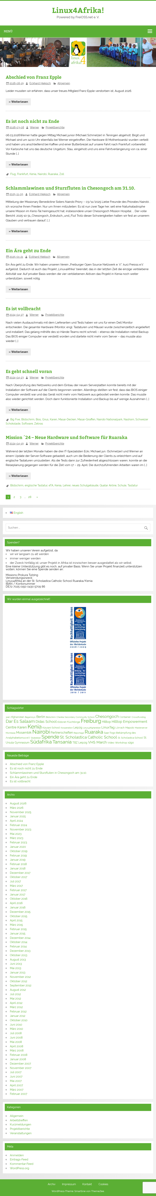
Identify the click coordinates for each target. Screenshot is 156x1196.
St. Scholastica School (130, 737)
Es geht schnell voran (29, 371)
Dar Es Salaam (20, 721)
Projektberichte (55, 127)
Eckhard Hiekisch (40, 83)
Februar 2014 (18, 946)
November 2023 (20, 829)
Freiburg (91, 721)
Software (27, 423)
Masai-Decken (67, 419)
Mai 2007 (16, 1081)
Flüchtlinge (73, 721)
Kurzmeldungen (20, 1124)
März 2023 (16, 838)
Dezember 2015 (20, 912)
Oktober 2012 (18, 981)
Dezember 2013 (20, 951)
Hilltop (106, 722)
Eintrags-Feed (19, 1159)
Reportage (79, 733)
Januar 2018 (17, 868)
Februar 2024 (18, 825)
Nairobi (42, 174)
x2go (131, 742)
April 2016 (16, 903)
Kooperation (67, 728)
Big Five (15, 419)
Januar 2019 (17, 859)
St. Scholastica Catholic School (88, 737)
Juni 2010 (16, 1024)
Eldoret (61, 721)
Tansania (62, 742)
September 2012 (20, 985)
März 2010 (16, 1029)
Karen (53, 419)
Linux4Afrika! (78, 10)
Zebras (38, 423)
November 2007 (20, 1068)
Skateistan (36, 738)
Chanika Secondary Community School (76, 717)
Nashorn (129, 419)
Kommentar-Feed (21, 1164)
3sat (8, 717)
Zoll (61, 174)
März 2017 (16, 885)
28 (29, 497)
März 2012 (16, 1007)
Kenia (32, 174)
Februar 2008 (18, 1055)
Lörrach (120, 727)
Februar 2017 (18, 890)
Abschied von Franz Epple (33, 77)
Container (125, 717)
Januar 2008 (18, 1059)
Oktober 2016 (18, 898)
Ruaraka (53, 174)
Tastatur (133, 485)
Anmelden (17, 1155)
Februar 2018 (18, 864)
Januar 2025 (18, 816)
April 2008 (16, 1046)
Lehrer (67, 485)
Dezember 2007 (20, 1063)
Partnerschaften (62, 732)
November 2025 (20, 812)
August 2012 (18, 990)
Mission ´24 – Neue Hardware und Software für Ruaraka (66, 437)
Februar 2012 (18, 1011)
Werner (34, 127)
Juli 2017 (15, 881)
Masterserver (141, 728)
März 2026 (16, 808)
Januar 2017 (17, 894)
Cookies (103, 1184)
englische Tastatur (36, 485)
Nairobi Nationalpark (109, 419)
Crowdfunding (139, 717)
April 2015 (16, 920)
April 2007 (16, 1085)
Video (110, 742)
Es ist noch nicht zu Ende (32, 121)
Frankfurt (22, 174)
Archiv (51, 1184)
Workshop (121, 742)
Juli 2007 (15, 1072)
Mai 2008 (16, 1042)
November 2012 (20, 977)
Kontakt (87, 1184)
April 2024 (16, 820)
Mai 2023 (15, 834)
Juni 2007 (16, 1076)
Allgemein (63, 83)
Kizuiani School (51, 727)
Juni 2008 (16, 1037)
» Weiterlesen (18, 101)
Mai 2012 (15, 998)
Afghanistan (17, 717)
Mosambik (24, 732)
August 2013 (18, 959)
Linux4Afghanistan (92, 728)
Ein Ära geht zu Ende (28, 250)
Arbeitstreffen (19, 1120)
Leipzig (77, 727)
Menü (8, 31)
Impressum (69, 1184)
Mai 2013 (15, 968)
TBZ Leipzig (79, 742)
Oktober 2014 (18, 942)
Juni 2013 (16, 963)
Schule (122, 485)
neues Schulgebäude (85, 485)
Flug (13, 174)
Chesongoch (107, 716)
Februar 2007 (18, 1094)
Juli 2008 (16, 1033)
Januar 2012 (17, 1016)
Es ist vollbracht (23, 308)
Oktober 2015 (18, 916)
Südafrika (41, 742)
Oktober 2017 (18, 877)
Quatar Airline (108, 485)
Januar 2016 (17, 907)
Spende (50, 737)
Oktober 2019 (18, 851)
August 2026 (18, 803)
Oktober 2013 (18, 955)
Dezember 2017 (20, 873)
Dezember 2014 (20, 938)
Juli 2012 (15, 994)
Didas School (46, 722)
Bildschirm (27, 419)
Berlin (40, 717)
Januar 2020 (18, 846)
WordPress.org (19, 1168)
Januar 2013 (17, 972)
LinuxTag (108, 727)
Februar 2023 (18, 842)
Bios (38, 419)
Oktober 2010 (18, 1020)
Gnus (45, 419)
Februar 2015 (18, 929)
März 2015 (16, 924)
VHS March (97, 742)
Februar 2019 (18, 855)
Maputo (129, 727)
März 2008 (17, 1050)
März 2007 (16, 1089)
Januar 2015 (17, 933)
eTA (51, 485)
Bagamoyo (30, 717)
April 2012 (16, 1003)
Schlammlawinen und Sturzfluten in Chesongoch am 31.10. (70, 188)
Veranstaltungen (21, 1133)
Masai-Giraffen (86, 419)
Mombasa (10, 733)
